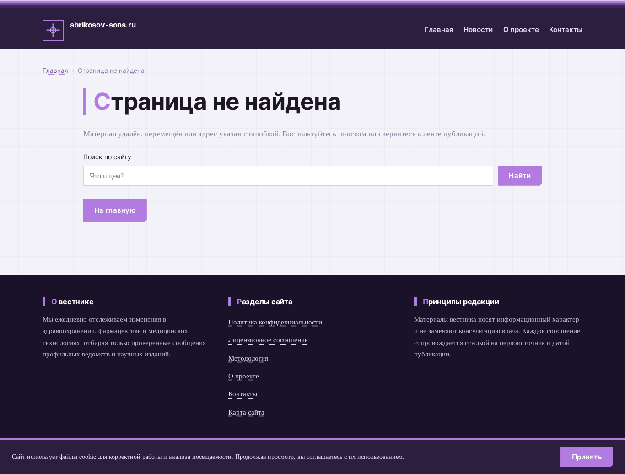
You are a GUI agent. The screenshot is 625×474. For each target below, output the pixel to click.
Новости (478, 29)
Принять (587, 456)
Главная (439, 29)
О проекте (521, 29)
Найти (520, 175)
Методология (248, 357)
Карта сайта (246, 411)
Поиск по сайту (107, 157)
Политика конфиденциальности (275, 321)
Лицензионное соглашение (268, 339)
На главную (114, 210)
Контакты (565, 29)
